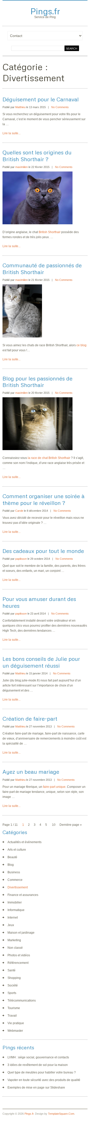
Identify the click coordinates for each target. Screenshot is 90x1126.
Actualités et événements (25, 842)
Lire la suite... (11, 133)
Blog (11, 865)
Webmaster (15, 1030)
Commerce (15, 880)
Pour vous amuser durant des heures (39, 602)
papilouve (21, 558)
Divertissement (18, 887)
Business (14, 872)
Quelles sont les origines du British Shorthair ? (37, 155)
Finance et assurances (23, 895)
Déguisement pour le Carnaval (40, 99)
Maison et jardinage (21, 932)
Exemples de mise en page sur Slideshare (36, 1087)
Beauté (12, 857)
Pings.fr (45, 11)
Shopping (14, 978)
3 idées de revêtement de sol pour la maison (38, 1065)
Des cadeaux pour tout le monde (43, 550)
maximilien (21, 166)
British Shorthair (49, 232)
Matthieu (20, 107)
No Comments (60, 107)
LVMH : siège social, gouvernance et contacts (38, 1057)
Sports (12, 993)
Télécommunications (22, 1000)
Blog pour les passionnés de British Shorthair (37, 381)
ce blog (81, 345)
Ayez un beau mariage (30, 771)
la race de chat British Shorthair (49, 458)
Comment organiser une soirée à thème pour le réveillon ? (43, 499)
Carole (19, 510)
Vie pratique (16, 1023)
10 (54, 825)
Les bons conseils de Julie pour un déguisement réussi (41, 662)
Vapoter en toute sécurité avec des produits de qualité (44, 1080)
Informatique (16, 910)
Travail (12, 1015)
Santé (12, 970)
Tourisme (14, 1008)
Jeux (11, 925)
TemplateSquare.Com (61, 1113)
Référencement (18, 963)
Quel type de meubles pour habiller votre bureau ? (42, 1072)
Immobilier (15, 902)
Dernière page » (71, 825)
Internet (13, 917)
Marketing (14, 940)
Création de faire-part (29, 718)
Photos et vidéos (19, 955)
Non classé (15, 947)
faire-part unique (54, 787)
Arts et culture (17, 849)
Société (13, 985)
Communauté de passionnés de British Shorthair (42, 268)
